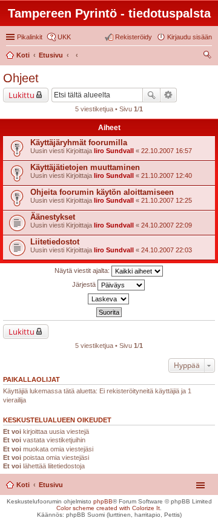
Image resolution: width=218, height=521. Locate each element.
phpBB (103, 501)
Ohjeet (21, 78)
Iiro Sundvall (114, 150)
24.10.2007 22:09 (166, 225)
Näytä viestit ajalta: (82, 270)
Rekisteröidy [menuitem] (133, 37)
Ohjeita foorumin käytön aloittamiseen (102, 192)
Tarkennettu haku (168, 95)
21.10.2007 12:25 (166, 200)
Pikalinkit (29, 37)
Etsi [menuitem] (208, 56)
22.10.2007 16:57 (166, 150)
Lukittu (21, 95)
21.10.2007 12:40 (166, 175)
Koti (23, 484)
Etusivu (51, 484)
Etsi (151, 95)
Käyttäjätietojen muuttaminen (85, 167)
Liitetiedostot (54, 241)
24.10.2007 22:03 (166, 250)
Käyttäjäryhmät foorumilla (78, 142)
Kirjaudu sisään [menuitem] (189, 37)
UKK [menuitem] (64, 37)
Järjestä (84, 284)
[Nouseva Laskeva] (109, 298)
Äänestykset (52, 216)
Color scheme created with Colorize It (108, 508)
